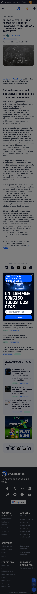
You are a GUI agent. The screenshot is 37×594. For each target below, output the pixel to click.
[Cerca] (31, 275)
